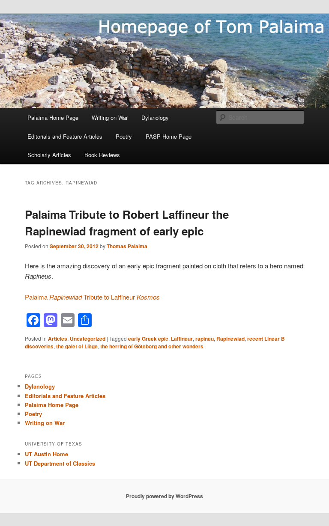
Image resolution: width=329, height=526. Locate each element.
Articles (57, 338)
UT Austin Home (46, 454)
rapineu (204, 338)
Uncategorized (87, 338)
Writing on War (110, 117)
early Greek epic (148, 338)
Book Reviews (102, 155)
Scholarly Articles (49, 155)
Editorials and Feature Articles (64, 136)
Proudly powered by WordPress (164, 496)
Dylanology (155, 117)
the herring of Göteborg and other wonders (151, 346)
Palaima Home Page (52, 117)
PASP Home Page (168, 136)
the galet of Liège (77, 346)
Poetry (124, 136)
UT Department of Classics (60, 463)
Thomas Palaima (127, 246)
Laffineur (182, 338)
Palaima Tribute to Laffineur (92, 296)
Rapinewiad (230, 338)
